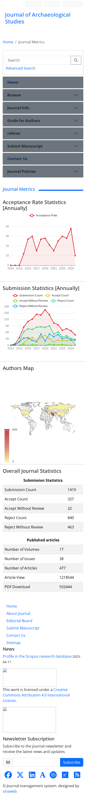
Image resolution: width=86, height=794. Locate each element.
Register (51, 4)
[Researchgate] (65, 776)
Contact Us (17, 158)
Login (34, 4)
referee (13, 133)
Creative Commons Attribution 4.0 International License (36, 695)
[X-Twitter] (20, 776)
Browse (14, 95)
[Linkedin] (32, 776)
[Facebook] (8, 776)
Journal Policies (21, 171)
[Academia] (43, 776)
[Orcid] (53, 776)
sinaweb (10, 791)
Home (8, 41)
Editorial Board (19, 620)
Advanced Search (21, 68)
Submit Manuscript (25, 146)
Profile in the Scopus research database (37, 656)
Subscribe (71, 762)
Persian (74, 4)
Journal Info (18, 107)
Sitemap (13, 642)
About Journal (18, 613)
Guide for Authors (23, 120)
